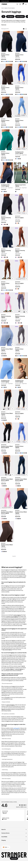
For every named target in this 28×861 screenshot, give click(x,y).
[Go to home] (4, 4)
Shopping (3, 840)
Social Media (4, 836)
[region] (14, 816)
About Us (3, 829)
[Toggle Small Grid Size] (24, 28)
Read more (3, 24)
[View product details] (7, 57)
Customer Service (5, 833)
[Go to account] (20, 4)
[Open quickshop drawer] (12, 50)
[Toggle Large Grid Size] (26, 28)
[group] (7, 41)
